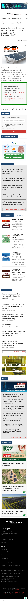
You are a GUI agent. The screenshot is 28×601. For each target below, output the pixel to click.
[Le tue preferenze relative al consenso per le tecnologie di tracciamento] (25, 598)
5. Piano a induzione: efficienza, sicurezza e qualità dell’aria (13, 419)
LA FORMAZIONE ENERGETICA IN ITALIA (17, 236)
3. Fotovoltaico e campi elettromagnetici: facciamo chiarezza (12, 431)
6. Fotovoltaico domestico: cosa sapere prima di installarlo (13, 414)
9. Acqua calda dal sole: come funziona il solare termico (13, 395)
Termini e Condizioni (18, 593)
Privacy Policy (3, 600)
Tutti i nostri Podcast (18, 437)
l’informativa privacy (21, 126)
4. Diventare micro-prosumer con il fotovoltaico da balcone (13, 425)
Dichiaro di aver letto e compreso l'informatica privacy (13, 125)
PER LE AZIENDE (6, 562)
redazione (16, 589)
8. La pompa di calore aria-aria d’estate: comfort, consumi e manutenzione (13, 401)
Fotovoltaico (5, 18)
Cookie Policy (8, 593)
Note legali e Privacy (19, 592)
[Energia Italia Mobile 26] (14, 151)
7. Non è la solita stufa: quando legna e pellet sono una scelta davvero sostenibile (13, 408)
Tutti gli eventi (19, 352)
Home (2, 21)
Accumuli (3, 556)
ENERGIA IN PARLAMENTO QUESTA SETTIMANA (18, 270)
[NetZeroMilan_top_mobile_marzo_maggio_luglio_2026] (14, 6)
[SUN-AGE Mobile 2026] (14, 54)
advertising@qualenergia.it (11, 567)
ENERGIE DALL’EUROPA (16, 253)
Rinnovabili (3, 553)
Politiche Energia (16, 18)
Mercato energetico (5, 554)
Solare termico (4, 558)
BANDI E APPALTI (17, 219)
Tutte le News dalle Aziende (15, 210)
